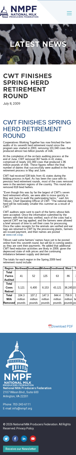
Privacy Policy (25, 428)
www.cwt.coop (14, 234)
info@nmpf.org (22, 408)
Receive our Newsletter (20, 449)
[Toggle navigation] (69, 16)
